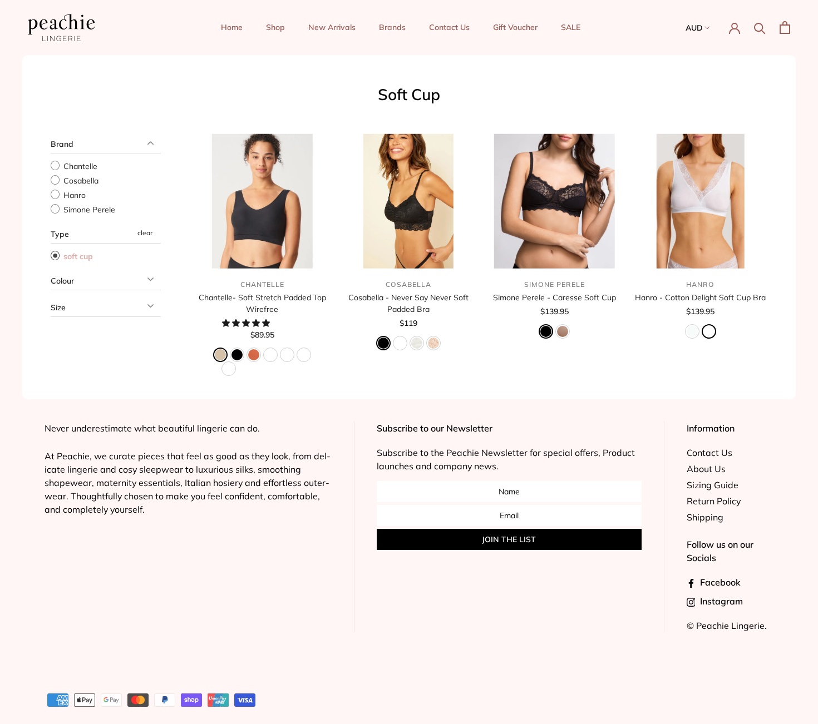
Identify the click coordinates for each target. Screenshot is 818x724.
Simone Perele (88, 210)
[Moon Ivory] (416, 343)
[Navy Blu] (400, 343)
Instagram (720, 601)
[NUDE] (220, 354)
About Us (706, 468)
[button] (247, 323)
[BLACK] (237, 354)
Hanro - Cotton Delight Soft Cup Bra (700, 297)
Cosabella (79, 181)
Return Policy (714, 501)
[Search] (760, 27)
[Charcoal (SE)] (303, 354)
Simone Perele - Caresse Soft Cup (554, 297)
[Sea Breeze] (708, 331)
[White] (692, 331)
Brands (392, 27)
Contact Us (449, 27)
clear (144, 233)
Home (232, 27)
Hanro (73, 195)
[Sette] (433, 343)
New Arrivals (332, 27)
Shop (275, 27)
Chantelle (79, 166)
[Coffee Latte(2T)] (270, 354)
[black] (383, 343)
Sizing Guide (712, 484)
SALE (570, 27)
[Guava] (253, 354)
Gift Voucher (515, 27)
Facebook (719, 582)
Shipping (705, 517)
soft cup (77, 256)
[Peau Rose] (562, 331)
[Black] (545, 331)
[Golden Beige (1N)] (287, 354)
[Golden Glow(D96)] (228, 368)
